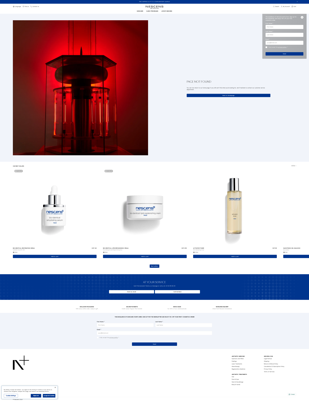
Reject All (36, 395)
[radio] (13, 252)
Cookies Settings (11, 395)
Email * (99, 329)
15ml (286, 252)
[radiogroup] (55, 252)
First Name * (101, 321)
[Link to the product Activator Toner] (235, 207)
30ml (16, 252)
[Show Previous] (290, 165)
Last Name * (159, 321)
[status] (284, 36)
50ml (106, 252)
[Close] (302, 17)
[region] (29, 392)
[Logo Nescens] (21, 370)
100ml (196, 252)
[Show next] (296, 165)
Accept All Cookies (49, 395)
